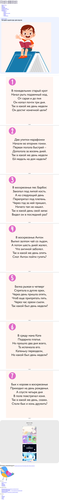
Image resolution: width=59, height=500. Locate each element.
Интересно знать (4, 8)
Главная (2, 18)
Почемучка (3, 485)
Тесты (5, 11)
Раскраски (3, 7)
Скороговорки (6, 15)
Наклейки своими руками (6, 489)
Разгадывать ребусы (25, 465)
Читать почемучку (32, 465)
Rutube (3, 498)
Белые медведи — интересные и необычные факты (10, 492)
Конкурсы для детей (7, 13)
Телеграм (3, 496)
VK (2, 495)
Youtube (3, 497)
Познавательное (4, 10)
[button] (29, 124)
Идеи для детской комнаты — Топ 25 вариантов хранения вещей (12, 490)
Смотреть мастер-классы (18, 465)
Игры (3, 5)
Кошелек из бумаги (5, 491)
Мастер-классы (4, 482)
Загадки (5, 12)
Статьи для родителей (5, 9)
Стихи (5, 14)
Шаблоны (3, 6)
